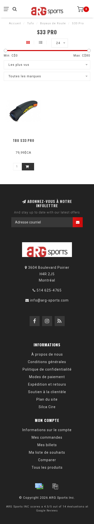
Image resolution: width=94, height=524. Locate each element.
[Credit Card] (39, 486)
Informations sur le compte (47, 430)
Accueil (15, 23)
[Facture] (55, 486)
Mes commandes (47, 437)
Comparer (47, 460)
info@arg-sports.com (49, 300)
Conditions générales (47, 362)
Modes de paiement (47, 377)
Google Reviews (47, 510)
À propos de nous (47, 354)
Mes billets (47, 445)
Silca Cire (47, 407)
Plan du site (47, 399)
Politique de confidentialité (47, 369)
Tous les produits (47, 467)
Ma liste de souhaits (47, 452)
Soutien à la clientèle (47, 392)
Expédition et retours (47, 384)
